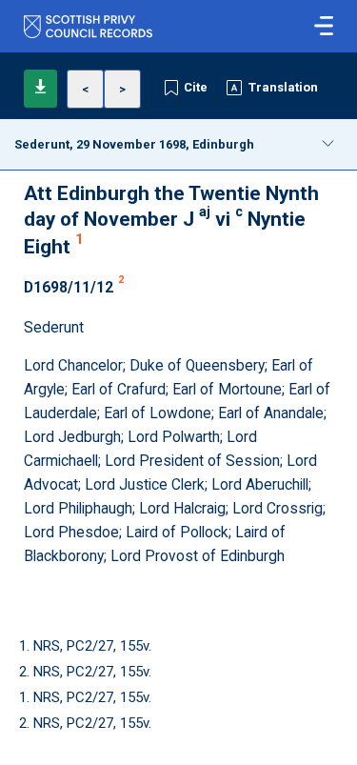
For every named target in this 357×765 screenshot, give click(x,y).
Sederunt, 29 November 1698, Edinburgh (134, 144)
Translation (283, 87)
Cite (196, 87)
